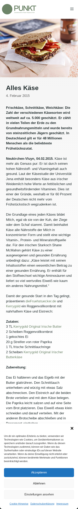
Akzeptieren (39, 472)
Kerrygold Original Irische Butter (37, 326)
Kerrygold (13, 306)
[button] (72, 428)
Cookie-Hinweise (19, 503)
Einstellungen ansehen (39, 494)
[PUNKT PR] (19, 9)
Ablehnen (39, 483)
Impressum (62, 503)
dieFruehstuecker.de (41, 301)
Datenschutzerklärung (42, 503)
